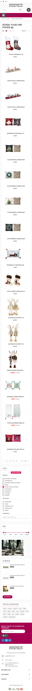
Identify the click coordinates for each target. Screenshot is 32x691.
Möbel (24, 608)
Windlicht (22, 611)
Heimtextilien (7, 18)
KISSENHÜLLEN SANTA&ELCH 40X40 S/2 (16, 133)
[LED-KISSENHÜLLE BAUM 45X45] (16, 148)
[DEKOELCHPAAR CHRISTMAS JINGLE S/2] (16, 359)
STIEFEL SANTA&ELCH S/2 (16, 54)
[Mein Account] (1, 1)
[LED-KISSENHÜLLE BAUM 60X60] (16, 201)
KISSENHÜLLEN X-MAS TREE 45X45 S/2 (16, 449)
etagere (17, 614)
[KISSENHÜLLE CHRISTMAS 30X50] (16, 254)
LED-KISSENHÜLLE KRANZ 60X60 (16, 239)
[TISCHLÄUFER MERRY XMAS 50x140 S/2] (16, 412)
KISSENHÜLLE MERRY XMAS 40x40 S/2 (16, 396)
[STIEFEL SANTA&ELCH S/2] (16, 43)
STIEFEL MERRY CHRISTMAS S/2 (16, 291)
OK (5, 635)
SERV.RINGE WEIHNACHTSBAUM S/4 (17, 564)
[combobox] (11, 517)
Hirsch (20, 608)
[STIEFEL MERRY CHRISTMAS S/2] (16, 280)
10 (25, 461)
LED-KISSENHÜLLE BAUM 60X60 (16, 212)
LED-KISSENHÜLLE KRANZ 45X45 (16, 186)
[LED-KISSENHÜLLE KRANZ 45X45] (16, 175)
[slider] (5, 532)
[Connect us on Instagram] (10, 640)
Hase (27, 611)
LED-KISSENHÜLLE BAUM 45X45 (16, 160)
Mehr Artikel (7, 596)
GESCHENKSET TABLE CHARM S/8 (17, 586)
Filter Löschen (16, 472)
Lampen (22, 614)
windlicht (5, 617)
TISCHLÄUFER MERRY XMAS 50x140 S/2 (16, 423)
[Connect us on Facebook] (3, 640)
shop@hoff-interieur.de (10, 656)
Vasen (13, 611)
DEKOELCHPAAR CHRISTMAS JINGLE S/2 (16, 370)
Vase (17, 611)
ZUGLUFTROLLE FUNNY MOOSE (16, 81)
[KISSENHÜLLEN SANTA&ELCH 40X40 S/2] (16, 122)
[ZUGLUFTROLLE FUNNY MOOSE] (16, 69)
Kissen (9, 614)
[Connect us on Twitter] (6, 640)
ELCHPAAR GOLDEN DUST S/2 (16, 317)
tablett (9, 611)
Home (2, 18)
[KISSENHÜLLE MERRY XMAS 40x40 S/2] (16, 385)
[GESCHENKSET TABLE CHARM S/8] (6, 588)
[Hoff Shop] (16, 5)
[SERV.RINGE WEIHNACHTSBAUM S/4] (6, 567)
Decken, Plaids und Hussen (17, 18)
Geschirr (10, 608)
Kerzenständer (12, 617)
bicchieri (15, 608)
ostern (4, 614)
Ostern (4, 608)
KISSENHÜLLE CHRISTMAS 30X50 (16, 265)
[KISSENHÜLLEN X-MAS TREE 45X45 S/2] (16, 438)
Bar (13, 614)
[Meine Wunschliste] (3, 1)
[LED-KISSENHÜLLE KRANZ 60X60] (16, 227)
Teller (4, 611)
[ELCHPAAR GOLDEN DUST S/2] (16, 306)
